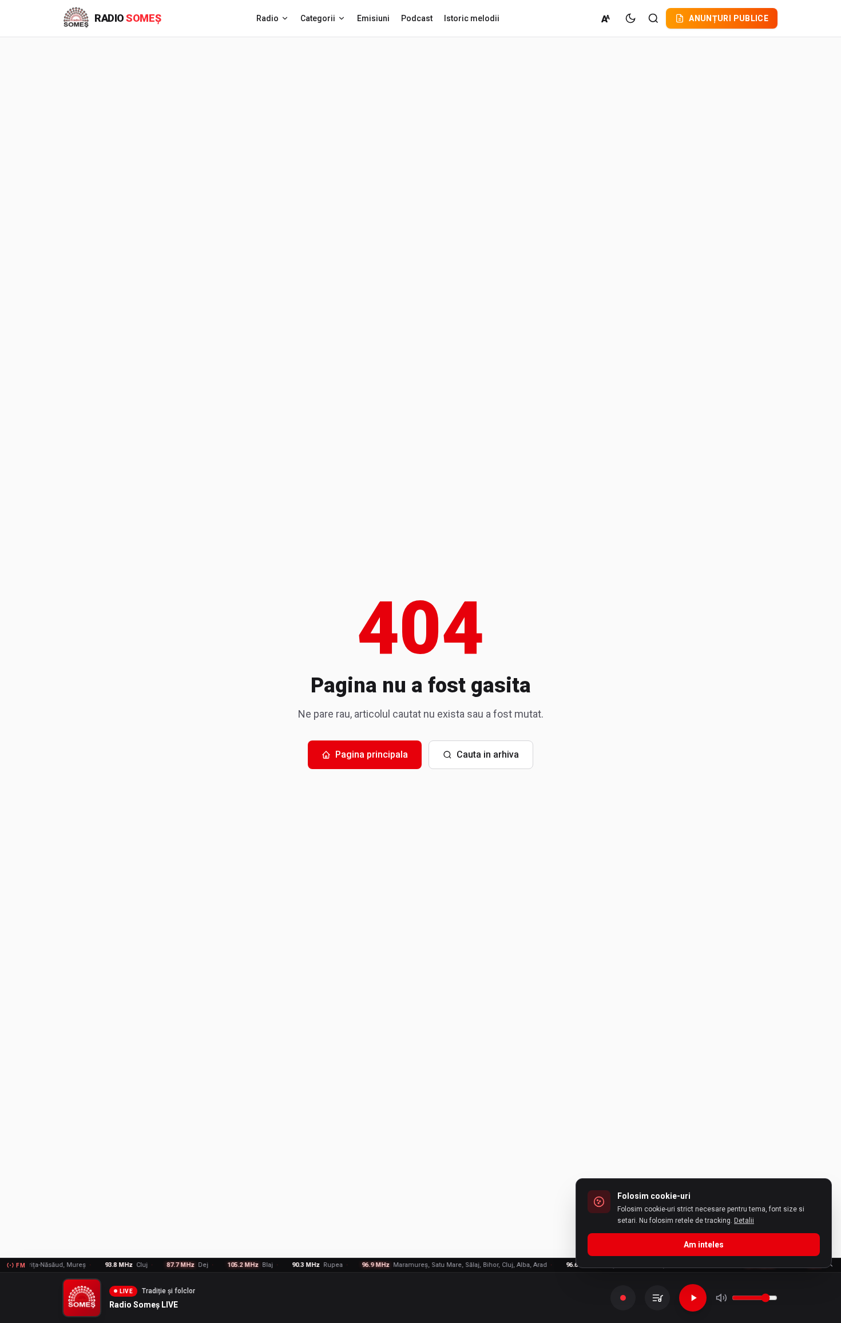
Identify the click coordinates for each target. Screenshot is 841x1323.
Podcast (417, 18)
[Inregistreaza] (623, 1297)
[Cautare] (653, 18)
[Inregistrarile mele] (657, 1297)
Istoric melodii (471, 18)
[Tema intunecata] (630, 18)
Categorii (317, 18)
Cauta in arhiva (488, 754)
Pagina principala (371, 754)
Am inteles (704, 1244)
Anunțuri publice (728, 18)
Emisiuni (373, 18)
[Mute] (721, 1298)
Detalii (744, 1221)
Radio (267, 18)
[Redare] (693, 1298)
